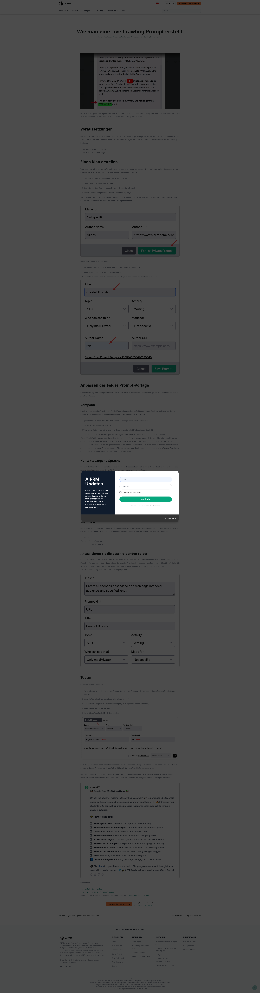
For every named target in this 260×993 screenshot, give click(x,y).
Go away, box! (170, 518)
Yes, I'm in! (145, 499)
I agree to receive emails (131, 492)
